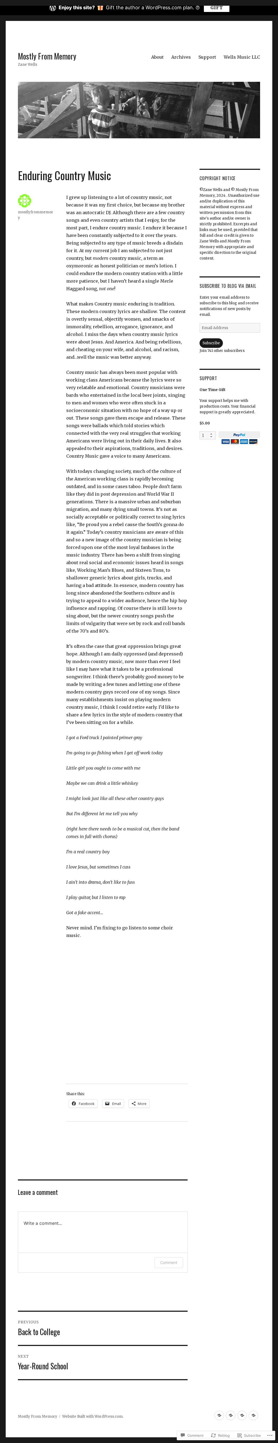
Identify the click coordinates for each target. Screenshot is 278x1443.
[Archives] (230, 1415)
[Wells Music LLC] (253, 1415)
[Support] (242, 1415)
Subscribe (211, 343)
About (157, 57)
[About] (219, 1415)
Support (207, 57)
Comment (168, 1262)
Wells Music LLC (242, 57)
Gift (216, 7)
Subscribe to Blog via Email (228, 286)
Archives (181, 57)
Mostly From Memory (47, 56)
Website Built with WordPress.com (92, 1416)
